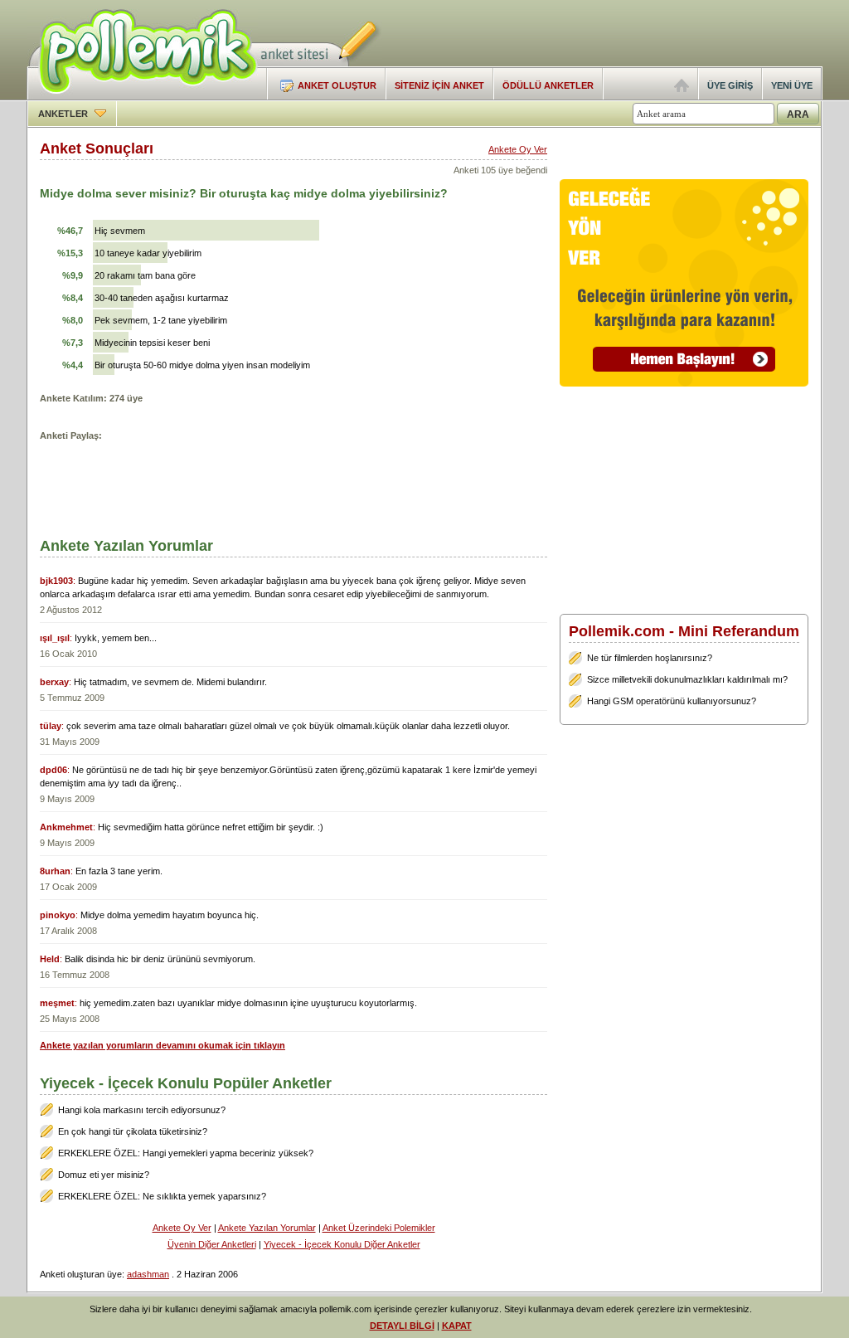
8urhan (55, 871)
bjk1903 (56, 581)
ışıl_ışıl (55, 638)
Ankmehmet (66, 827)
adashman (148, 1274)
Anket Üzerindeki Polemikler (379, 1228)
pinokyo (57, 915)
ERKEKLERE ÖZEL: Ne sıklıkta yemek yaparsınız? (162, 1196)
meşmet (57, 1003)
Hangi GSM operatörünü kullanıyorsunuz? (671, 701)
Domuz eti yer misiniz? (103, 1175)
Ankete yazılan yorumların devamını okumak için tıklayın (162, 1045)
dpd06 (53, 770)
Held (50, 959)
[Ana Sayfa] (681, 89)
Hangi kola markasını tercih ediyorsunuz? (142, 1110)
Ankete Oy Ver (517, 149)
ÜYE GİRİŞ (730, 85)
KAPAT (457, 1326)
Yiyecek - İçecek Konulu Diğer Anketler (342, 1244)
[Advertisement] (628, 33)
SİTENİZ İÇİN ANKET (439, 85)
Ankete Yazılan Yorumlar (267, 1228)
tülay (50, 726)
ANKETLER (64, 114)
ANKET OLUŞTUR (337, 85)
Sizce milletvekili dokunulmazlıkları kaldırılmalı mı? (687, 679)
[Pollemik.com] (142, 96)
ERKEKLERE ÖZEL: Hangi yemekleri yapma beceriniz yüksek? (185, 1153)
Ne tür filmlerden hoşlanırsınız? (649, 658)
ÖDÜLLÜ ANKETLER (548, 85)
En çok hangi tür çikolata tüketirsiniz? (132, 1131)
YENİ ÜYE (792, 85)
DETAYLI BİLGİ (402, 1326)
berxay (54, 682)
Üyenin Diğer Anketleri (211, 1244)
